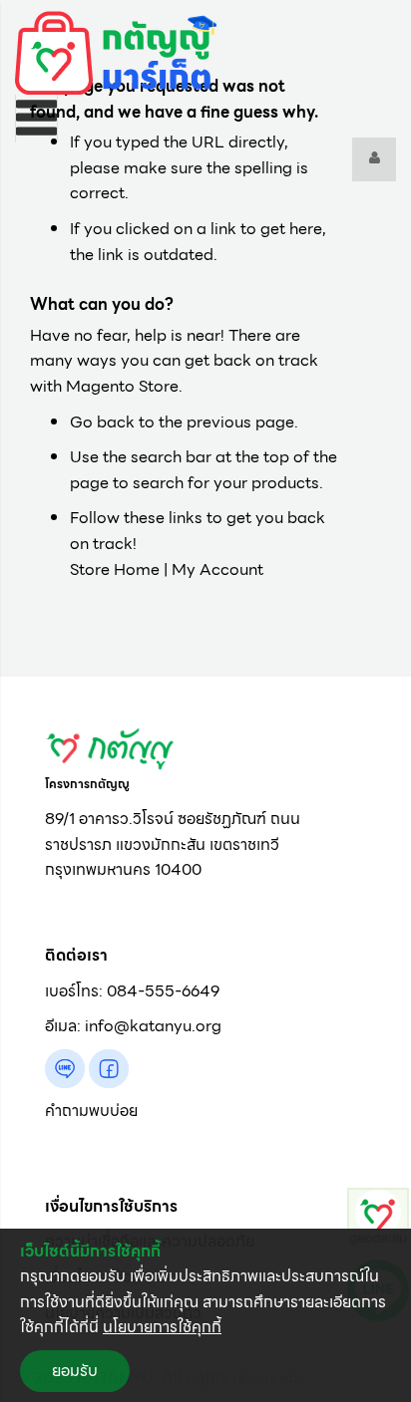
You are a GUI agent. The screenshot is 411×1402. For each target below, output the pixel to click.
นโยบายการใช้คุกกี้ (162, 1326)
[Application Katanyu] (378, 1217)
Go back (102, 422)
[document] (205, 1315)
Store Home (115, 569)
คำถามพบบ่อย (91, 1110)
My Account (217, 569)
